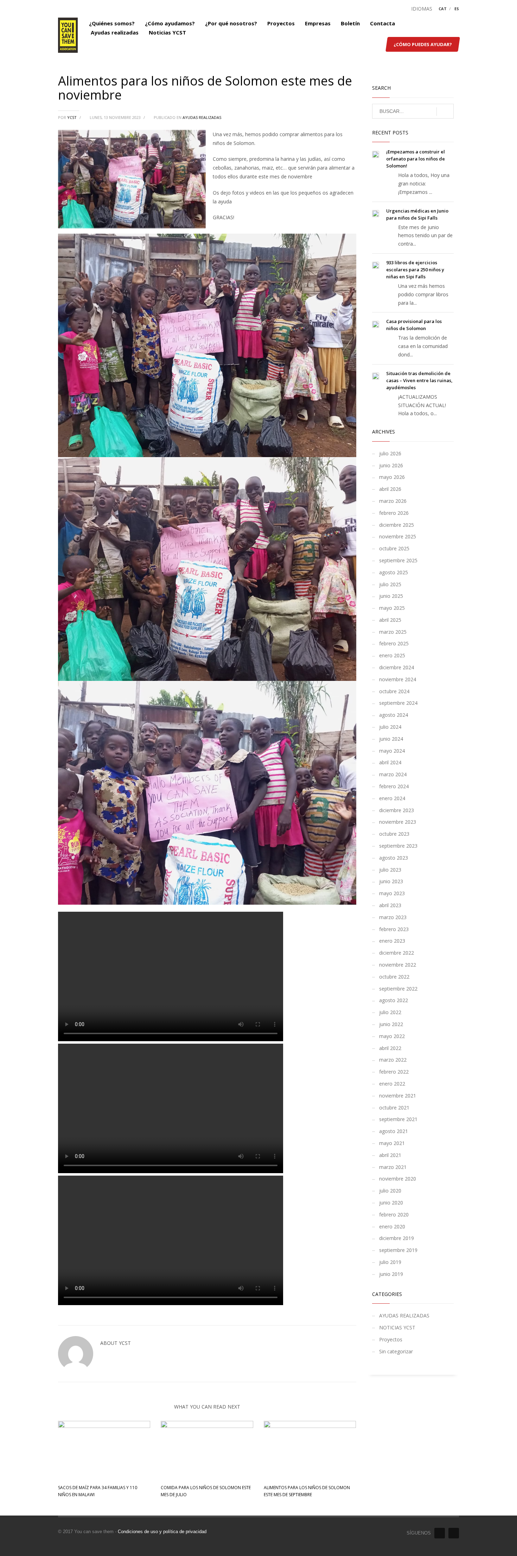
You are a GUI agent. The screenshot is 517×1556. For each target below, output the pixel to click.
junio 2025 (391, 596)
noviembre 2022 (397, 964)
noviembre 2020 (397, 1178)
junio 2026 (391, 465)
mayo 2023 (392, 893)
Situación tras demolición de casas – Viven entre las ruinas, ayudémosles (419, 380)
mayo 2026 (392, 477)
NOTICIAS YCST (397, 1327)
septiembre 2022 (398, 988)
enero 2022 (392, 1083)
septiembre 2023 (398, 845)
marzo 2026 (393, 501)
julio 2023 (390, 869)
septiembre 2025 (398, 560)
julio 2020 (390, 1190)
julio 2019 (390, 1262)
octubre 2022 (394, 976)
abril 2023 (390, 905)
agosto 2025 (393, 572)
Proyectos (390, 1339)
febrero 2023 (394, 929)
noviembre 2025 (397, 536)
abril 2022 (390, 1048)
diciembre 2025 (396, 524)
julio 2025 (390, 584)
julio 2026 (390, 453)
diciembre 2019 (396, 1238)
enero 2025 (392, 655)
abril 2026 (390, 489)
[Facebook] (439, 1533)
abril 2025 (390, 619)
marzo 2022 (393, 1059)
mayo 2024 (392, 750)
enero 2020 (392, 1226)
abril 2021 (390, 1155)
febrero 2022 (394, 1071)
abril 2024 (390, 762)
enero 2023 (392, 940)
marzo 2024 (393, 774)
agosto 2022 (393, 1000)
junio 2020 (391, 1202)
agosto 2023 (393, 857)
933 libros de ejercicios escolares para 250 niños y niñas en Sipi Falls (415, 269)
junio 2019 (391, 1274)
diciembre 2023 (396, 810)
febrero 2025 (394, 643)
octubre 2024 (394, 691)
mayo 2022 (392, 1036)
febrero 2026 (394, 513)
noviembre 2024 (397, 679)
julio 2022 (390, 1012)
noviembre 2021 (397, 1095)
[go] (445, 111)
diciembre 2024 (396, 667)
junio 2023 (391, 881)
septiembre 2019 (398, 1250)
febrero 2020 (394, 1214)
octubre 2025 (394, 548)
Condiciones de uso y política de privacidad (162, 1531)
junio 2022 (391, 1024)
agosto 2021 (393, 1131)
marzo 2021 (393, 1167)
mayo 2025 (392, 608)
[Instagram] (453, 1533)
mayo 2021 (392, 1143)
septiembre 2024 (398, 703)
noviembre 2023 (397, 821)
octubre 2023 (394, 833)
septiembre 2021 (398, 1119)
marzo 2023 (393, 917)
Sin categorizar (396, 1351)
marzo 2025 (393, 631)
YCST (72, 117)
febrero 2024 (394, 786)
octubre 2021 (394, 1107)
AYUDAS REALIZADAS (202, 117)
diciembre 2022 (396, 952)
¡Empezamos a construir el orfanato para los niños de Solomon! (415, 158)
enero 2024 (392, 798)
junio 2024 (391, 738)
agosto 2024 (393, 714)
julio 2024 (390, 726)
